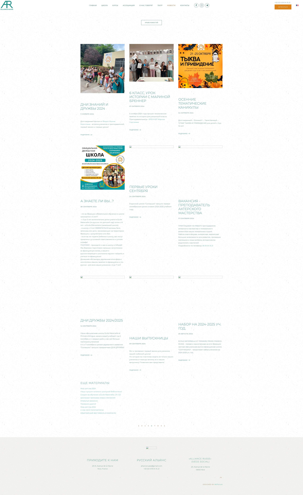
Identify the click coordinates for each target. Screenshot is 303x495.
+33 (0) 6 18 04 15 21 (282, 2)
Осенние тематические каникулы (192, 103)
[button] (221, 477)
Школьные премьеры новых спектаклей (97, 398)
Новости (171, 5)
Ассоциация (129, 5)
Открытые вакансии (89, 401)
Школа (104, 5)
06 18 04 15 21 (207, 246)
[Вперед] (164, 426)
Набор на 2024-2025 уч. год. (199, 326)
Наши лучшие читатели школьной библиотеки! (101, 392)
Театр (160, 5)
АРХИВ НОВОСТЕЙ (151, 22)
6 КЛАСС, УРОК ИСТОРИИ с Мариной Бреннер (149, 97)
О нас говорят (146, 5)
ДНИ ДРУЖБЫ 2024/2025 (101, 320)
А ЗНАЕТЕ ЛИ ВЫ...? (97, 201)
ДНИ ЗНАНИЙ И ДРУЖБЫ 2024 (94, 106)
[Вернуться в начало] (7, 5)
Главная (93, 5)
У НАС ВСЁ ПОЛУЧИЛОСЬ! (92, 410)
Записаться (283, 7)
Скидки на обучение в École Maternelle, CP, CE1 (100, 395)
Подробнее (85, 135)
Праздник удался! (88, 404)
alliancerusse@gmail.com (151, 466)
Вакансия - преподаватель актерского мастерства (194, 207)
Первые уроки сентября (143, 189)
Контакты (184, 5)
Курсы (115, 5)
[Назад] (138, 426)
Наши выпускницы (148, 338)
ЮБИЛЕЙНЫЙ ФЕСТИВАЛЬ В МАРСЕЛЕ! (98, 413)
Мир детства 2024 (88, 388)
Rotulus (219, 484)
